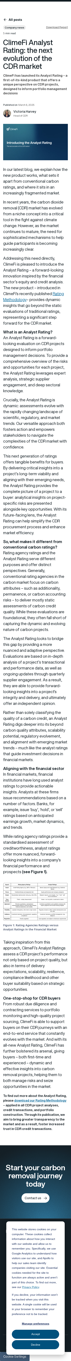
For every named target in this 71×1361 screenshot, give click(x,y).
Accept (35, 1334)
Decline (35, 1344)
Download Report (57, 27)
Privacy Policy (30, 1287)
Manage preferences (35, 1323)
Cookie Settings (14, 1356)
